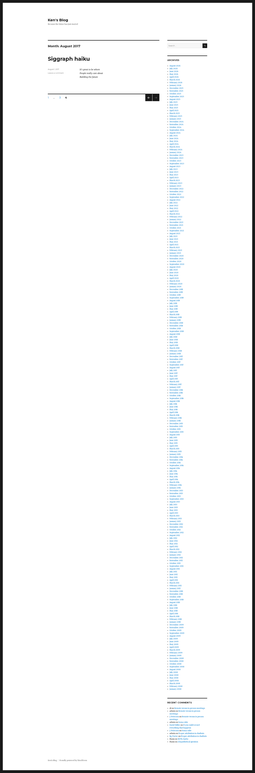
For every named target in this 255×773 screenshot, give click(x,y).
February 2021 (175, 250)
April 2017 (173, 379)
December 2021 (176, 222)
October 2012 (175, 530)
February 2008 (175, 686)
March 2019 (174, 314)
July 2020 (173, 270)
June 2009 (173, 641)
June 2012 (173, 541)
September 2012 (176, 532)
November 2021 (176, 225)
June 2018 (173, 340)
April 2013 (173, 513)
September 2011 (176, 566)
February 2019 (175, 317)
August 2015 (174, 435)
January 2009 (175, 655)
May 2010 (173, 611)
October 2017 (174, 362)
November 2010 (176, 594)
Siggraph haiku (69, 58)
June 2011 (173, 574)
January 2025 (175, 119)
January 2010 (175, 622)
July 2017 (173, 370)
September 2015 (176, 432)
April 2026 (173, 77)
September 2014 (176, 465)
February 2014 (175, 485)
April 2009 (174, 647)
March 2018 (174, 348)
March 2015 (174, 449)
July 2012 (173, 538)
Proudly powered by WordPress (73, 760)
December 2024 (176, 122)
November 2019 (176, 292)
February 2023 (175, 183)
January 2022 (175, 219)
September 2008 (176, 667)
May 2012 (173, 544)
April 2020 (174, 278)
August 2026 (174, 66)
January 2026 (175, 85)
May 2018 (173, 342)
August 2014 (174, 468)
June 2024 (173, 138)
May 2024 (173, 141)
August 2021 (174, 233)
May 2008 (173, 678)
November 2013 (176, 493)
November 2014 (176, 460)
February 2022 (175, 217)
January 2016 (175, 421)
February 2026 (175, 82)
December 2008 (176, 658)
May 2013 (173, 510)
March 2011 (174, 583)
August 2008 (174, 669)
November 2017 (176, 359)
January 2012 (175, 555)
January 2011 (174, 588)
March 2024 (174, 147)
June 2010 (173, 608)
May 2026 (173, 74)
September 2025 (176, 96)
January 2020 (175, 286)
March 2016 (174, 415)
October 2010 (175, 597)
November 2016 (176, 393)
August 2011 (174, 569)
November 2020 (176, 259)
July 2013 (173, 504)
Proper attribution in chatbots (191, 733)
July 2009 (173, 639)
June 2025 (173, 105)
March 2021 (174, 247)
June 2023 (173, 172)
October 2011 (174, 563)
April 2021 (173, 245)
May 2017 (173, 376)
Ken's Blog (58, 20)
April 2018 (173, 345)
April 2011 (173, 580)
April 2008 (174, 681)
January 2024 (175, 152)
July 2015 (173, 437)
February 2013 (175, 518)
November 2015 (176, 426)
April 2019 (173, 312)
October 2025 (175, 94)
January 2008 (175, 689)
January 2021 (175, 253)
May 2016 (173, 409)
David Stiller (174, 725)
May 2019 (173, 309)
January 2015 (175, 454)
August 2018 (174, 334)
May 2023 (173, 175)
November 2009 (176, 627)
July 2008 (173, 672)
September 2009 (176, 633)
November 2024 (176, 124)
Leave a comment (56, 73)
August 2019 (174, 300)
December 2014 (176, 457)
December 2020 (176, 256)
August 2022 (174, 200)
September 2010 (176, 600)
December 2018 (176, 323)
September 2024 (176, 130)
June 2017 (173, 373)
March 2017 (174, 382)
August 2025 (174, 99)
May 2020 (173, 275)
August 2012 (174, 535)
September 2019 (176, 298)
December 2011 (176, 558)
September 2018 (176, 331)
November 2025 (176, 91)
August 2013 (174, 502)
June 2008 (173, 675)
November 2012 (176, 527)
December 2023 (176, 155)
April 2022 (173, 211)
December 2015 (176, 423)
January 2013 (175, 521)
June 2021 (173, 239)
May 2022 (173, 208)
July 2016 (173, 404)
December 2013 (176, 491)
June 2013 (173, 507)
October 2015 (175, 429)
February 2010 (175, 619)
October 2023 (175, 161)
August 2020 (174, 267)
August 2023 (174, 166)
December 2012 (176, 524)
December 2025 (176, 88)
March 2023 (174, 180)
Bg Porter (173, 736)
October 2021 (175, 228)
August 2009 (174, 636)
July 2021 (173, 236)
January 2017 (174, 387)
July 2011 (173, 572)
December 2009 (176, 625)
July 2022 (173, 203)
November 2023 (176, 158)
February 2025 (175, 116)
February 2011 (175, 586)
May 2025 (173, 108)
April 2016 (173, 412)
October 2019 (175, 295)
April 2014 (173, 479)
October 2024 (175, 127)
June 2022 (173, 205)
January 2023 (175, 186)
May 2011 (173, 577)
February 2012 (175, 552)
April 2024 (174, 144)
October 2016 (175, 395)
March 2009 (174, 650)
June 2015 (173, 440)
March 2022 (174, 214)
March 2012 (174, 549)
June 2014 (173, 474)
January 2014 (175, 488)
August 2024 (174, 133)
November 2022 (176, 191)
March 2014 (174, 482)
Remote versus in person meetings (189, 708)
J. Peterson (174, 717)
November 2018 (176, 326)
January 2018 (175, 354)
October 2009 (175, 630)
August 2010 (174, 602)
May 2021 (173, 242)
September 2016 (176, 398)
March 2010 (174, 616)
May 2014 (173, 477)
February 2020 (175, 284)
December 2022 (176, 189)
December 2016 (176, 390)
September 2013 (176, 499)
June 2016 (173, 407)
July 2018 (173, 337)
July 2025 (173, 102)
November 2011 (176, 560)
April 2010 (173, 613)
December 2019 (176, 289)
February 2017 (175, 384)
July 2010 (173, 605)
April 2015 (173, 446)
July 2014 (173, 471)
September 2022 (176, 197)
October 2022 (175, 194)
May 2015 (173, 443)
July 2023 (173, 169)
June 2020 (173, 273)
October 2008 (175, 664)
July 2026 (173, 68)
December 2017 (176, 356)
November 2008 (176, 661)
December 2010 (176, 591)
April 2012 (173, 546)
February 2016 (175, 418)
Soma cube (183, 722)
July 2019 (173, 303)
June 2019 (173, 306)
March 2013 (174, 516)
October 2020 (175, 261)
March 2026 (174, 80)
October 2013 (175, 496)
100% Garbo (183, 739)
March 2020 (174, 281)
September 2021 (176, 231)
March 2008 (174, 683)
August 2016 (174, 401)
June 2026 (173, 71)
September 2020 (176, 264)
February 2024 (175, 150)
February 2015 (175, 451)
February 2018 (175, 351)
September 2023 (176, 164)
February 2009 (175, 653)
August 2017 (174, 368)
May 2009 (173, 644)
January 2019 (175, 320)
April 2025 (173, 110)
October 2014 (175, 463)
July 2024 (173, 136)
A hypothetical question (188, 742)
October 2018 (175, 328)
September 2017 (176, 365)
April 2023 (173, 177)
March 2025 (174, 113)
